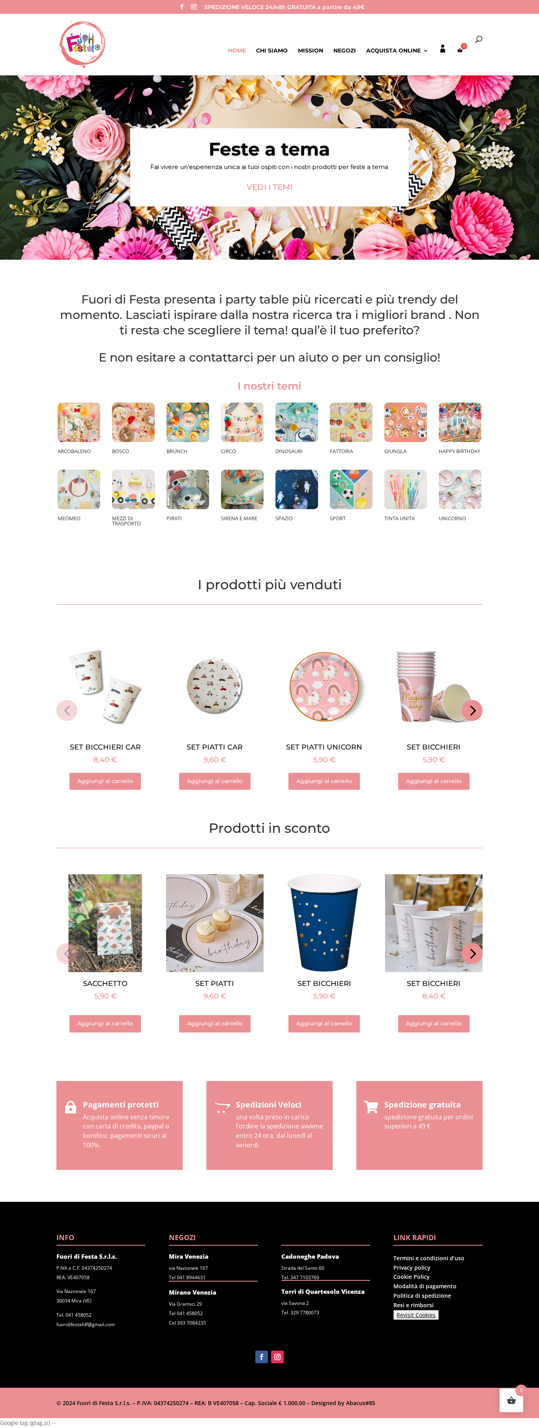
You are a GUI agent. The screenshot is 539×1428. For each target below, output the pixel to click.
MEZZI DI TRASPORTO (126, 521)
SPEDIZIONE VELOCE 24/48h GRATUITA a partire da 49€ (284, 7)
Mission (310, 51)
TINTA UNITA (399, 518)
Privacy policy (411, 1267)
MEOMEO (69, 518)
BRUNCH (177, 451)
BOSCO (120, 451)
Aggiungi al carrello (105, 781)
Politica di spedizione (422, 1295)
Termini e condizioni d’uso (428, 1258)
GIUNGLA (395, 451)
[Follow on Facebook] (261, 1357)
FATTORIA (341, 451)
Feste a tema (269, 149)
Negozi (344, 51)
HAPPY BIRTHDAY (459, 451)
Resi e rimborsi (413, 1305)
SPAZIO (284, 518)
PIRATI (174, 518)
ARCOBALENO (74, 451)
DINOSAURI (289, 451)
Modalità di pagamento (425, 1286)
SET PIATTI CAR (215, 747)
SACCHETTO (105, 983)
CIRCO (228, 451)
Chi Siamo (272, 51)
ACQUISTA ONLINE (393, 51)
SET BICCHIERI (433, 747)
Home (237, 51)
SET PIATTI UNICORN (324, 747)
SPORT (338, 518)
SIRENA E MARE (239, 518)
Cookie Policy (411, 1276)
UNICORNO (452, 518)
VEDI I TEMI (269, 187)
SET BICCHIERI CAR (105, 747)
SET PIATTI (214, 983)
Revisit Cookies (416, 1315)
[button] (472, 710)
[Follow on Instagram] (277, 1357)
